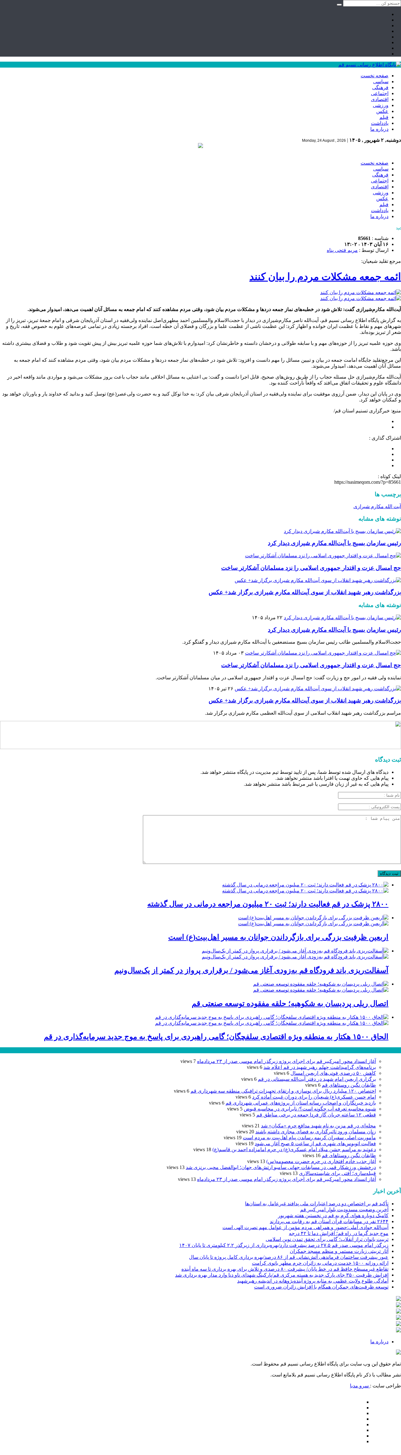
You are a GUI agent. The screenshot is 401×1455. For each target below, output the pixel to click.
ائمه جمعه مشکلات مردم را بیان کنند (325, 276)
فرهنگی (380, 87)
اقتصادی (379, 99)
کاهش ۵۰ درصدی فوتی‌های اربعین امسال (333, 1073)
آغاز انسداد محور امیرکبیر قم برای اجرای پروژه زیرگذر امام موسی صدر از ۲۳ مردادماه (286, 1061)
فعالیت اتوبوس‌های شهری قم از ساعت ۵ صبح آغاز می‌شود (315, 1143)
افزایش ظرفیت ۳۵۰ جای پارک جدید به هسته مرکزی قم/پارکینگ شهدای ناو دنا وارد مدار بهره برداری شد (281, 1275)
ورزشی (380, 105)
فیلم (383, 117)
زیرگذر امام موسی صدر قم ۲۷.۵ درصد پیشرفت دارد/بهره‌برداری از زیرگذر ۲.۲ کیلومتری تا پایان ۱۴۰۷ (283, 1245)
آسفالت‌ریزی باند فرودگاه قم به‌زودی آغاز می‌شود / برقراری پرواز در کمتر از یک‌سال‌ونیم (251, 970)
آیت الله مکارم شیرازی (377, 506)
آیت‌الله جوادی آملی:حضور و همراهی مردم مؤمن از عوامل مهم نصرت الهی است (305, 1227)
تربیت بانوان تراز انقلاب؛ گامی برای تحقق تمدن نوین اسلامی (327, 1239)
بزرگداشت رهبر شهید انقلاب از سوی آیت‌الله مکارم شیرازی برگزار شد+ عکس (305, 592)
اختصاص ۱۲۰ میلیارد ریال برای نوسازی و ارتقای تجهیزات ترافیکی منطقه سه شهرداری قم (283, 1091)
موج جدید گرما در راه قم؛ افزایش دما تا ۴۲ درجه (338, 1233)
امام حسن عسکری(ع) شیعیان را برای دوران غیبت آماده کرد (314, 1097)
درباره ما (379, 129)
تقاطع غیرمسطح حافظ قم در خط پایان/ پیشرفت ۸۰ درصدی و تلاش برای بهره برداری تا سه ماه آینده (284, 1269)
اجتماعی (379, 93)
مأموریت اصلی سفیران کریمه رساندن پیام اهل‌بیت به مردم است (309, 1137)
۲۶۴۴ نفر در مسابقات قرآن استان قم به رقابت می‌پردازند (329, 1221)
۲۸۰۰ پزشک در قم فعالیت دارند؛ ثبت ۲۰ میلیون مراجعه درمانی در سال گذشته (267, 904)
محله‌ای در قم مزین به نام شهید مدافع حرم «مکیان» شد (318, 1125)
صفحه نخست (374, 75)
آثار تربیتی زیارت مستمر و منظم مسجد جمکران (339, 1251)
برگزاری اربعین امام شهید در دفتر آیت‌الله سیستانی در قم (317, 1079)
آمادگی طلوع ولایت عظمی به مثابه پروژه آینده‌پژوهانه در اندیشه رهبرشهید (312, 1281)
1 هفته (6, 1050)
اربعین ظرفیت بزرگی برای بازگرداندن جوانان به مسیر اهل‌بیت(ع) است (278, 937)
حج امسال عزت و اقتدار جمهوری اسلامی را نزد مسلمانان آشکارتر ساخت (311, 567)
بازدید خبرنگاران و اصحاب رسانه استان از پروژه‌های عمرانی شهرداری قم (301, 1102)
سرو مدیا (360, 1385)
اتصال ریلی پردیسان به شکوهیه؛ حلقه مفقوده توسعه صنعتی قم (290, 1003)
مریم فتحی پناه (342, 250)
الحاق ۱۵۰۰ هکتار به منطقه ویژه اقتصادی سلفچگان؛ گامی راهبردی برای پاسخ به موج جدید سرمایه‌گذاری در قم (216, 1037)
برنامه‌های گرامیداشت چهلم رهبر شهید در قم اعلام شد (319, 1067)
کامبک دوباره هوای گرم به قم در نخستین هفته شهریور (333, 1215)
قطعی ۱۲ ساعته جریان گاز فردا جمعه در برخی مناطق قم (316, 1114)
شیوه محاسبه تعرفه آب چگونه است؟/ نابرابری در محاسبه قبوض (310, 1108)
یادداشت (379, 123)
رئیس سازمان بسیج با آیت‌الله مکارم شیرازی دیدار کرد (334, 543)
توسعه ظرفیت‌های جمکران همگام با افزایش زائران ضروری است (321, 1286)
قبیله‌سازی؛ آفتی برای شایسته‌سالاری (337, 1173)
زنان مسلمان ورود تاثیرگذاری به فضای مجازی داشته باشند (315, 1131)
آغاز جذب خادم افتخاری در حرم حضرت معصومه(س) (321, 1161)
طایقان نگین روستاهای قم (349, 1085)
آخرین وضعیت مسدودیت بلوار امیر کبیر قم (344, 1209)
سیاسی (380, 81)
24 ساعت (23, 1050)
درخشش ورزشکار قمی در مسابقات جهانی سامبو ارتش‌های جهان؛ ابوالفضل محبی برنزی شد (281, 1167)
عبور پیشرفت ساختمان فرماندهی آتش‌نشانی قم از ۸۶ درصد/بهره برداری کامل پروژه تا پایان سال (288, 1257)
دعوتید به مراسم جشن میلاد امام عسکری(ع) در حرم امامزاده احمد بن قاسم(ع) (294, 1149)
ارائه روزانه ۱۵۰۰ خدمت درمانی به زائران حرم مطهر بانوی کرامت (320, 1263)
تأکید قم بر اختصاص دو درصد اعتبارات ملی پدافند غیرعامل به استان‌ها (316, 1203)
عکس (382, 111)
